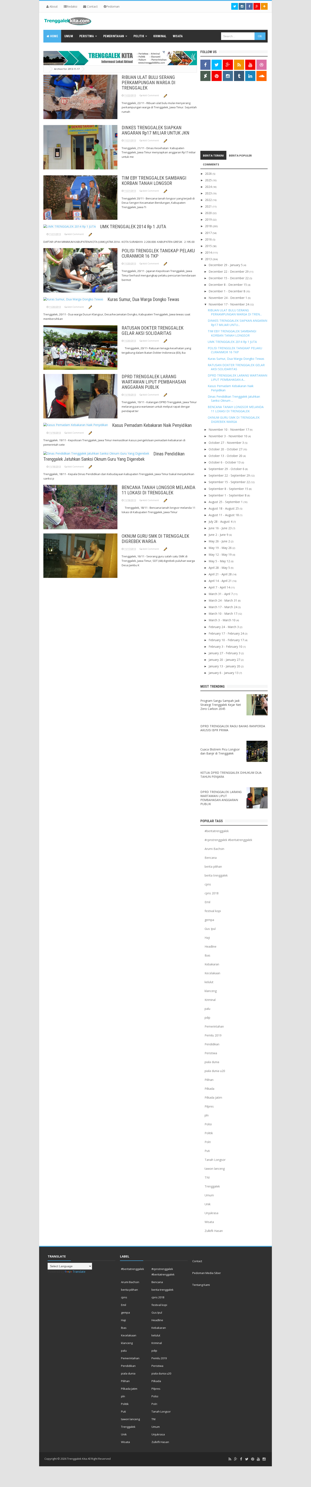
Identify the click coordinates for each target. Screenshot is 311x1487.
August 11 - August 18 (224, 515)
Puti (207, 1151)
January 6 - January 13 (224, 673)
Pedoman (113, 6)
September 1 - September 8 (228, 495)
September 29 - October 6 (227, 469)
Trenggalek (212, 1186)
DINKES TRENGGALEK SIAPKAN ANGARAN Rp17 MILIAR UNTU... (237, 323)
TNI (207, 1177)
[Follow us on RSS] (239, 65)
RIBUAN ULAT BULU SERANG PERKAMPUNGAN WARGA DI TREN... (235, 312)
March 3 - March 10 (222, 620)
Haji (207, 938)
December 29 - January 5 (226, 265)
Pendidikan (212, 1044)
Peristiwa (211, 1053)
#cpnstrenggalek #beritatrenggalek (228, 840)
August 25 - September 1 (226, 502)
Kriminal (210, 1000)
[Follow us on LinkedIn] (250, 76)
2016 (209, 239)
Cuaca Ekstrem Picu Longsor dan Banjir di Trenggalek (220, 751)
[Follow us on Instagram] (228, 76)
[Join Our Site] (264, 6)
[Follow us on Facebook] (249, 6)
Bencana (211, 858)
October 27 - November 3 (227, 443)
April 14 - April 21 (221, 581)
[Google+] (235, 1459)
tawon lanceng (215, 1169)
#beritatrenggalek (217, 831)
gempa (209, 920)
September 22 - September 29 (230, 475)
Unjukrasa (211, 1213)
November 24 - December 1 (228, 298)
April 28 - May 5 (220, 568)
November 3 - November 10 (228, 436)
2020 (209, 213)
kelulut (209, 982)
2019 (209, 219)
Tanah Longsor (215, 1160)
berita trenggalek (216, 875)
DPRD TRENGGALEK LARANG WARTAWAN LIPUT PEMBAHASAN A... (237, 377)
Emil (207, 902)
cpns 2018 (212, 893)
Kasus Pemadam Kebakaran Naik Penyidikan (152, 425)
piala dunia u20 (215, 1071)
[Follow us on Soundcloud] (261, 76)
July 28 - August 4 (221, 521)
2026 (209, 174)
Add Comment (151, 95)
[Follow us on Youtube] (250, 65)
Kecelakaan (212, 973)
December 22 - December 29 (229, 271)
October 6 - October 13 (225, 462)
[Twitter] (246, 1459)
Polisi (208, 1124)
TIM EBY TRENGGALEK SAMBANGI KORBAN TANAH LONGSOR (154, 180)
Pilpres (209, 1106)
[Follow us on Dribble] (261, 65)
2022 (209, 200)
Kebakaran (212, 964)
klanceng (211, 991)
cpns (208, 884)
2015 (209, 246)
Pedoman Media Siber (206, 1273)
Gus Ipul (210, 929)
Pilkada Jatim (213, 1097)
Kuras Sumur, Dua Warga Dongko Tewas (143, 299)
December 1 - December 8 (227, 291)
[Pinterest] (252, 1459)
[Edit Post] (165, 95)
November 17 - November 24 (229, 304)
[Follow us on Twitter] (234, 6)
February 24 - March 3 (224, 627)
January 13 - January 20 (225, 666)
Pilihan (209, 1080)
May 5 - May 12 (220, 561)
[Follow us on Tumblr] (239, 76)
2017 (209, 233)
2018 (209, 226)
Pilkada (209, 1089)
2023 (209, 193)
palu (207, 1009)
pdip (207, 1018)
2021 (209, 206)
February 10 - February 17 (227, 640)
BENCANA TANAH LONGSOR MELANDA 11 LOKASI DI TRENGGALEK (158, 490)
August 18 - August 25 (224, 508)
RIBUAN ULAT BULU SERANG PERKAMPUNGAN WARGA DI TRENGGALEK (148, 83)
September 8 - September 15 (229, 489)
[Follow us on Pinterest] (217, 76)
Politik (209, 1133)
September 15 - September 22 (230, 482)
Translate (79, 1272)
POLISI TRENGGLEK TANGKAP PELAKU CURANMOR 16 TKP (158, 253)
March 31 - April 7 (221, 594)
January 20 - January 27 (225, 660)
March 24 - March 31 (223, 600)
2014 (209, 252)
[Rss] (229, 1459)
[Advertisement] (226, 117)
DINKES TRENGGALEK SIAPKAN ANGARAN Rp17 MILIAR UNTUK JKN (155, 130)
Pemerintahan (214, 1026)
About (53, 6)
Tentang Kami (201, 1285)
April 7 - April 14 (220, 587)
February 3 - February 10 (226, 647)
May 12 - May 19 (221, 554)
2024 (209, 187)
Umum (209, 1195)
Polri (208, 1142)
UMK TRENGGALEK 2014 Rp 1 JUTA (133, 226)
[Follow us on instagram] (242, 6)
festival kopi (213, 911)
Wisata (209, 1222)
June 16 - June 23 (221, 528)
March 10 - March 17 (223, 614)
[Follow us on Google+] (256, 6)
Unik (208, 1204)
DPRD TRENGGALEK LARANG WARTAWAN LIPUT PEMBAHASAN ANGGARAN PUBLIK (154, 382)
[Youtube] (258, 1459)
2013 (209, 259)
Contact (92, 6)
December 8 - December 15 (228, 285)
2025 (209, 180)
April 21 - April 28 (221, 574)
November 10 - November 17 (229, 429)
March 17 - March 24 (223, 607)
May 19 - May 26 (221, 548)
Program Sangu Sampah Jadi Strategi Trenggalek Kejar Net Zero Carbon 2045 (220, 705)
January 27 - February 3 (225, 653)
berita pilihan (213, 866)
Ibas (207, 955)
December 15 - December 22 (229, 278)
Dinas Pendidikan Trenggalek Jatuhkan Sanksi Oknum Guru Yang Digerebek (113, 456)
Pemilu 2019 (213, 1035)
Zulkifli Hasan (214, 1231)
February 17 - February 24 (227, 633)
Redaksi (72, 6)
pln (207, 1115)
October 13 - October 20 (226, 456)
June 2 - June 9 (219, 535)
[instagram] (264, 1459)
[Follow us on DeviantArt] (205, 76)
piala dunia (212, 1062)
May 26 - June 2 (220, 541)
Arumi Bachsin (214, 849)
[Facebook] (241, 1459)
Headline (210, 946)
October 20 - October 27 (226, 449)
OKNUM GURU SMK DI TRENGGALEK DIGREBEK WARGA (155, 538)
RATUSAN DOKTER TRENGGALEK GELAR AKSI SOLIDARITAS (152, 330)
